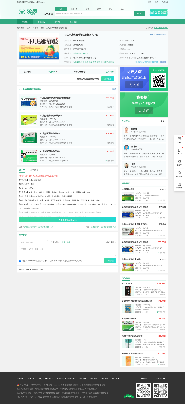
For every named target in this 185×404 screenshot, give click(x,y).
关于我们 (20, 378)
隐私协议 (82, 378)
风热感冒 (80, 62)
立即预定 (107, 78)
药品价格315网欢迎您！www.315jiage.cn (31, 2)
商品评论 (73, 22)
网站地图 (165, 2)
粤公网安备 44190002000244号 (32, 385)
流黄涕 (111, 62)
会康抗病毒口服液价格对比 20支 (103, 226)
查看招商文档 (92, 397)
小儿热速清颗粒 (32, 269)
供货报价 (25, 22)
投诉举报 (115, 378)
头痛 (75, 62)
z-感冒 (35, 27)
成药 (28, 27)
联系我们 (31, 378)
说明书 (57, 22)
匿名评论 (56, 242)
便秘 (90, 62)
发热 (94, 62)
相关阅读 (126, 183)
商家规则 (104, 378)
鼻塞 (86, 62)
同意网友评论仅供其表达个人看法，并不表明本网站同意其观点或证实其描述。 (53, 260)
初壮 (42, 269)
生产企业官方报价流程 (66, 378)
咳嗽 (98, 62)
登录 (149, 2)
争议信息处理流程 (46, 378)
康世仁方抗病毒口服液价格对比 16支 (38, 226)
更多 (162, 121)
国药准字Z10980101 (81, 53)
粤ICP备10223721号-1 (55, 385)
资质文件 (68, 385)
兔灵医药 (20, 27)
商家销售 (110, 107)
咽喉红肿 (104, 62)
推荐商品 (41, 22)
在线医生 (126, 121)
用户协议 (93, 378)
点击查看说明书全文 (68, 219)
